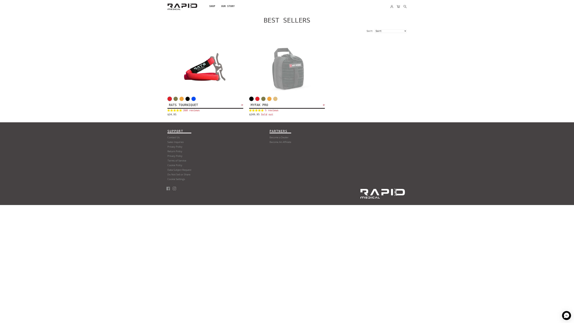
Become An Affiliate (280, 142)
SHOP (212, 6)
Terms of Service (176, 160)
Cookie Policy (174, 165)
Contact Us (173, 137)
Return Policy (174, 151)
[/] (382, 193)
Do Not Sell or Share (178, 174)
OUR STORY (228, 6)
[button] (175, 110)
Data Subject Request (179, 170)
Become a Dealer (279, 137)
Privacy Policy (174, 146)
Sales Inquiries (175, 142)
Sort (370, 31)
